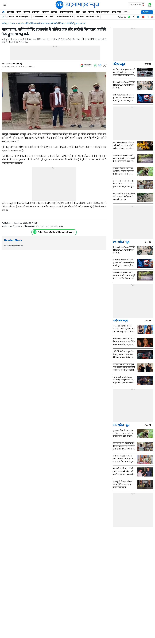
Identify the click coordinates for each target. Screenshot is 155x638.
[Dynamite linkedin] (138, 17)
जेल (37, 226)
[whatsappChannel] (149, 5)
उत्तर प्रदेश (10, 12)
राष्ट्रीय (19, 12)
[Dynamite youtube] (143, 17)
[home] (3, 12)
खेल (84, 12)
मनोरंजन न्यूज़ (120, 321)
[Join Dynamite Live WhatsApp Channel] (129, 17)
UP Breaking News (23, 17)
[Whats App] (95, 65)
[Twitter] (104, 65)
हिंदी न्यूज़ (5, 23)
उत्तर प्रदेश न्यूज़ (121, 242)
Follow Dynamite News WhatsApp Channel (56, 232)
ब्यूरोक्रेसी (45, 12)
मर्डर (47, 226)
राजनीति (27, 12)
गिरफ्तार (19, 226)
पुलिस (42, 226)
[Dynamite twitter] (134, 17)
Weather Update (92, 17)
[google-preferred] (86, 65)
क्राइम (78, 12)
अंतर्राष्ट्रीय (35, 12)
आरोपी (11, 226)
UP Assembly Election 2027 (43, 17)
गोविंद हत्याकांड (29, 226)
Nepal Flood (9, 17)
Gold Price (80, 17)
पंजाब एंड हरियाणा (66, 12)
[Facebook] (100, 65)
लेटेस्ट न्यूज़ (119, 64)
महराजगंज (54, 226)
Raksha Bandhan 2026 (64, 17)
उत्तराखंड (54, 12)
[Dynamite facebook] (148, 17)
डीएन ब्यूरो (19, 63)
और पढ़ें (148, 64)
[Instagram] (152, 17)
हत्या (61, 226)
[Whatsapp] (34, 232)
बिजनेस (91, 12)
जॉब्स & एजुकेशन (102, 12)
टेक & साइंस (116, 12)
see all (148, 321)
